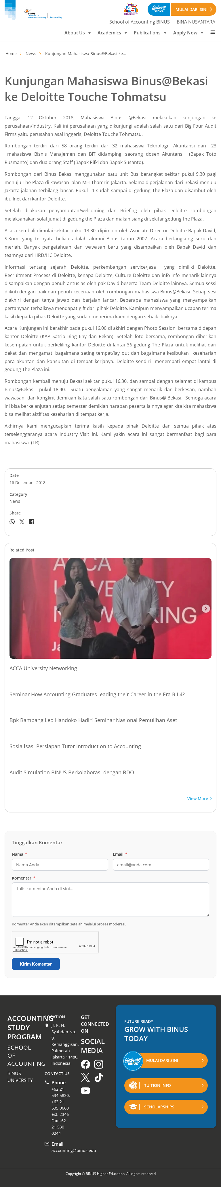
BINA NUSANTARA (196, 22)
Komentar (23, 878)
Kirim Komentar (36, 964)
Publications (147, 33)
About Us (74, 33)
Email (120, 854)
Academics (109, 33)
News (31, 53)
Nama (19, 854)
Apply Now (185, 33)
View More (197, 798)
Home (11, 53)
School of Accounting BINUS (139, 22)
